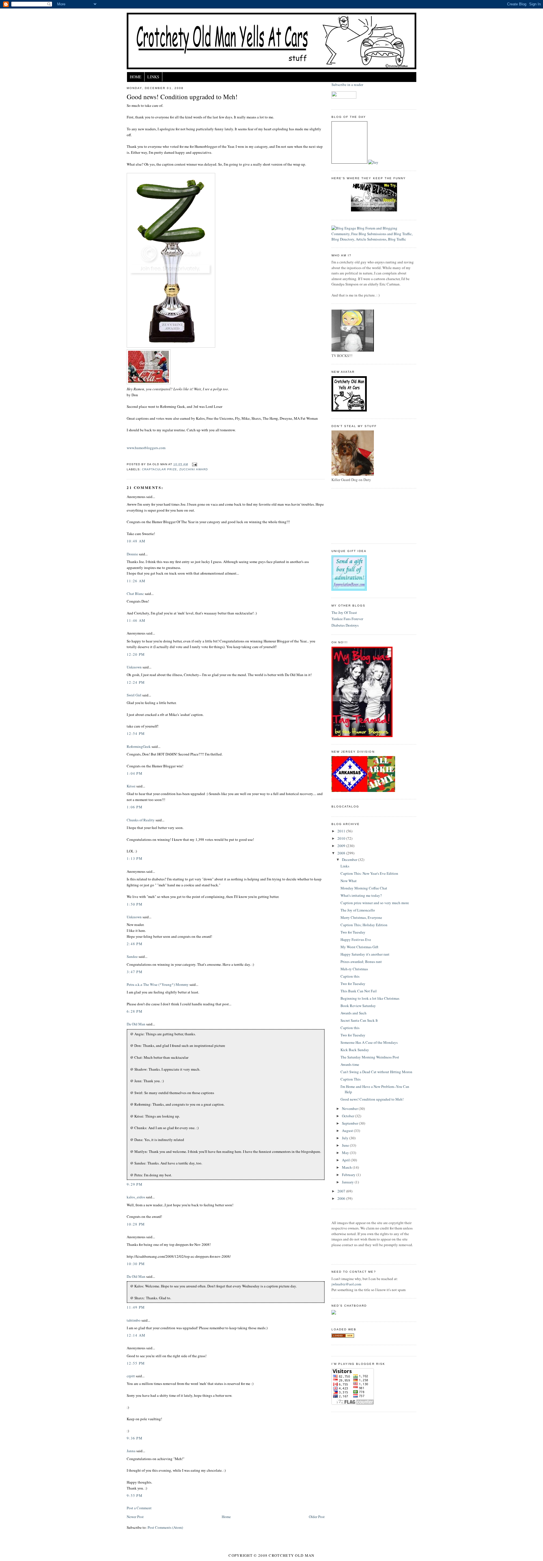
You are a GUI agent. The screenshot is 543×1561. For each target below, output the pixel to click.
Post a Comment (139, 1507)
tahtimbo (134, 1320)
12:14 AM (136, 1335)
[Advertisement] (356, 515)
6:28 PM (135, 1011)
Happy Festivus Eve (356, 939)
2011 (341, 830)
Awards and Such (354, 1013)
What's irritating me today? (361, 895)
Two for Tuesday (353, 932)
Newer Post (135, 1516)
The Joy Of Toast (344, 612)
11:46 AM (136, 620)
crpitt (131, 1375)
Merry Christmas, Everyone (361, 917)
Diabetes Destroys (345, 625)
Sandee (132, 956)
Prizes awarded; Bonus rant (361, 961)
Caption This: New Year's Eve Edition (369, 873)
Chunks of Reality (141, 819)
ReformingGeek (139, 746)
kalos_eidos (136, 1197)
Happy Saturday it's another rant (365, 954)
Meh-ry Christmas (354, 968)
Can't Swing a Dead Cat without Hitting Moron (376, 1071)
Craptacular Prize (159, 469)
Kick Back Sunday (355, 1049)
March (347, 1167)
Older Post (317, 1516)
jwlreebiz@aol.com (346, 1284)
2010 (341, 838)
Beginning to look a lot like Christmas (370, 998)
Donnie (132, 554)
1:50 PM (135, 904)
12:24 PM (136, 682)
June (346, 1145)
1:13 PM (135, 858)
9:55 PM (135, 1495)
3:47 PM (135, 971)
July (345, 1137)
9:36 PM (135, 1438)
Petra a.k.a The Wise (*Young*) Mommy (158, 984)
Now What (349, 880)
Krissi (131, 786)
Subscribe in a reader (347, 84)
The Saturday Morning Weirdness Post (370, 1057)
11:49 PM (136, 1307)
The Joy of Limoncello (358, 910)
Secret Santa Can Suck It (359, 1020)
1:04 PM (135, 773)
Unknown (134, 667)
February (349, 1174)
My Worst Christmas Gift (359, 946)
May (346, 1152)
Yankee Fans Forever (347, 618)
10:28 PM (136, 1224)
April (346, 1159)
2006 (341, 1198)
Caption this (350, 976)
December (350, 859)
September (350, 1123)
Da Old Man (136, 1024)
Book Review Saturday (358, 1005)
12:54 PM (136, 733)
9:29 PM (135, 1184)
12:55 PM (136, 1363)
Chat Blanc (135, 593)
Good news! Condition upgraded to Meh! (182, 96)
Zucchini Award (193, 469)
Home (135, 76)
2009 (341, 845)
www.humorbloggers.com (146, 447)
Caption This (351, 1079)
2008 (341, 853)
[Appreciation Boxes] (349, 589)
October (348, 1115)
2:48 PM (135, 943)
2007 (341, 1191)
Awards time (350, 1064)
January (348, 1182)
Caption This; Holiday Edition (364, 924)
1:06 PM (135, 806)
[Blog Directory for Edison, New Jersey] (342, 1336)
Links (153, 76)
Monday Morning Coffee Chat (364, 888)
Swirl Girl (134, 695)
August (348, 1130)
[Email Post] (193, 464)
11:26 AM (136, 580)
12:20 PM (136, 654)
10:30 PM (136, 1263)
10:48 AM (136, 541)
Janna (131, 1450)
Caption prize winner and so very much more (375, 902)
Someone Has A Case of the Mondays (369, 1042)
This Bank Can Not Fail (359, 990)
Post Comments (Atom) (165, 1527)
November (350, 1108)
